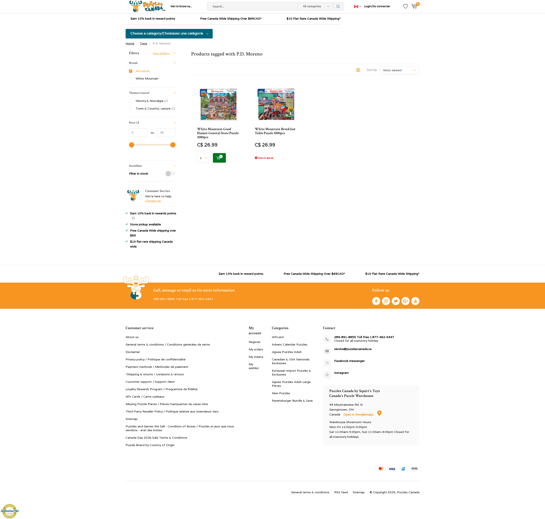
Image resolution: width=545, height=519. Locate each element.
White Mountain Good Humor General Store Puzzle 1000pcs (218, 133)
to (150, 133)
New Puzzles (281, 393)
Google (406, 301)
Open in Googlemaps (358, 414)
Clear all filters (161, 53)
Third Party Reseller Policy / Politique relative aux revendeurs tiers (172, 411)
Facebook (376, 301)
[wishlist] (405, 6)
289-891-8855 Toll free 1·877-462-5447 (364, 337)
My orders (256, 349)
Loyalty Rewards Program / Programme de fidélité (162, 389)
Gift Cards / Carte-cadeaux (145, 396)
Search (338, 6)
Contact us (153, 201)
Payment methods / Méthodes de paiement (157, 367)
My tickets (256, 357)
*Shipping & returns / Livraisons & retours (155, 374)
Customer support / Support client (150, 382)
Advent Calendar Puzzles (289, 344)
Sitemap (132, 419)
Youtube (415, 301)
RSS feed (341, 492)
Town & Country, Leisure (155, 108)
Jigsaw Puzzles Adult (287, 352)
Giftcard (278, 337)
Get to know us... (181, 6)
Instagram (386, 301)
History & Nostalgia (152, 101)
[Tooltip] (133, 218)
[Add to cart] (219, 158)
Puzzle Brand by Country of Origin (150, 445)
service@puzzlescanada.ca (352, 349)
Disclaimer (133, 352)
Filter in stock (138, 173)
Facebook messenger (349, 361)
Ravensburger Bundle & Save (292, 400)
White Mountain (147, 78)
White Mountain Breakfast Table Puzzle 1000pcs (275, 131)
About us (132, 337)
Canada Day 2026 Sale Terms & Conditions (156, 437)
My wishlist (254, 366)
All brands (143, 71)
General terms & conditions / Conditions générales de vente (168, 344)
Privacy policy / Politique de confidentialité (156, 359)
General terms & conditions (310, 492)
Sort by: (372, 70)
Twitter (396, 301)
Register (255, 342)
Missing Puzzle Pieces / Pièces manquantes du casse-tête (167, 404)
